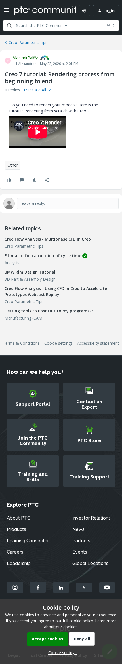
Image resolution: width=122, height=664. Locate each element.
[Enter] (9, 25)
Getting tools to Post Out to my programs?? (49, 311)
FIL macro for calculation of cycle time (43, 255)
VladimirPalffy (25, 57)
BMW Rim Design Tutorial (30, 272)
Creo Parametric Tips (28, 42)
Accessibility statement (98, 343)
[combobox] (61, 25)
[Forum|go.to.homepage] (41, 10)
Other (12, 165)
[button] (6, 11)
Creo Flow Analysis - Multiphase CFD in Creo (48, 239)
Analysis (12, 262)
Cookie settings (58, 343)
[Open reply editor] (61, 203)
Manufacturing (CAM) (24, 318)
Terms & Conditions (21, 343)
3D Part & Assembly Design (30, 279)
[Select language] (84, 10)
